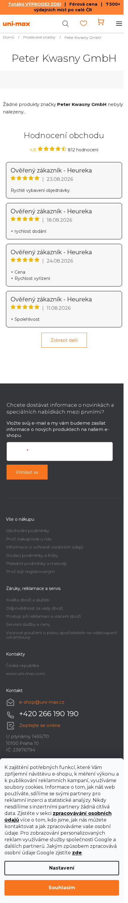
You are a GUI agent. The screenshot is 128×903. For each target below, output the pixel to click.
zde (77, 853)
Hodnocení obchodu (64, 135)
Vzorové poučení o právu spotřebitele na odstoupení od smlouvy (61, 635)
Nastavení (61, 868)
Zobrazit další (64, 340)
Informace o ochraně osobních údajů (44, 547)
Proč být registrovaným (30, 571)
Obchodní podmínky (27, 530)
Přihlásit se (27, 472)
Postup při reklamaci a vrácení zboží (43, 616)
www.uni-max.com (25, 673)
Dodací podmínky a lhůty (32, 555)
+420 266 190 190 (49, 713)
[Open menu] (119, 24)
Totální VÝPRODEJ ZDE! (34, 4)
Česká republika (22, 665)
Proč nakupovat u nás (28, 539)
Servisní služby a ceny (28, 624)
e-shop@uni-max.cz (41, 702)
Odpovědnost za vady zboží (34, 608)
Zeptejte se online (39, 725)
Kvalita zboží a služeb (27, 599)
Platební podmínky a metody (36, 563)
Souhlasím (62, 887)
